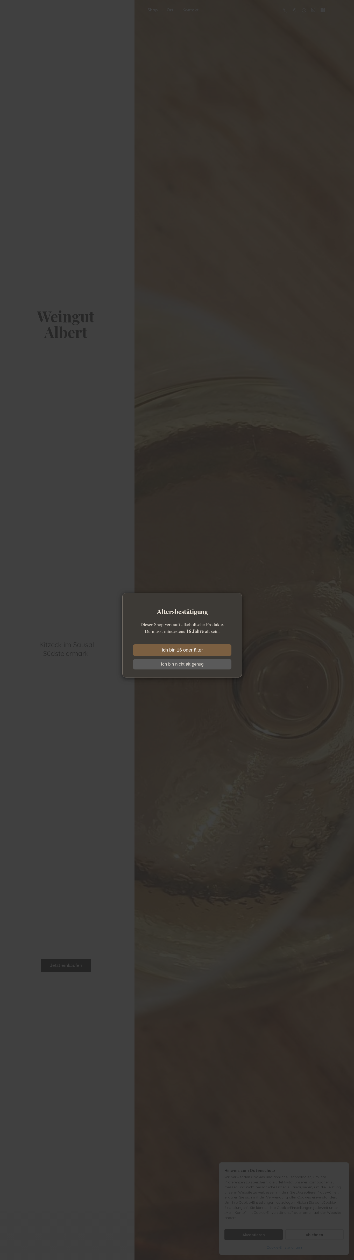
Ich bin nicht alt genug (182, 664)
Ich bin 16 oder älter (182, 650)
